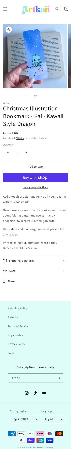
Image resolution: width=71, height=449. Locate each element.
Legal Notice (16, 335)
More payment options (35, 187)
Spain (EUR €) (21, 419)
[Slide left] (26, 95)
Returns (13, 317)
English (49, 419)
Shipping (20, 138)
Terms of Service (18, 326)
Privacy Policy (16, 344)
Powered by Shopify (45, 447)
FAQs (11, 353)
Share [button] (11, 281)
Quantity (8, 144)
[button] (5, 9)
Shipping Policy (17, 308)
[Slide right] (44, 95)
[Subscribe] (58, 378)
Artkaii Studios (30, 447)
